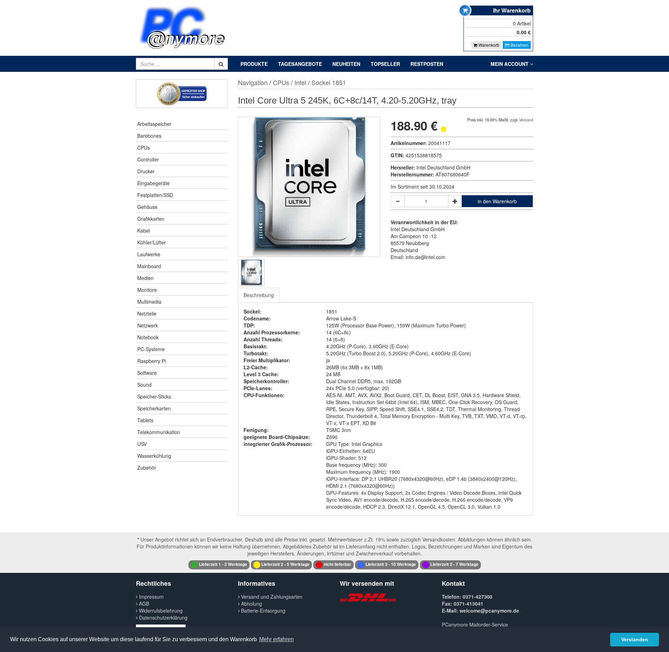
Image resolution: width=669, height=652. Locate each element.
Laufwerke (148, 254)
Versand (526, 119)
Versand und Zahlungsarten (271, 596)
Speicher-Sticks (154, 396)
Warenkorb (488, 45)
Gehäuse (147, 206)
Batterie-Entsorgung (262, 610)
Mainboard (149, 266)
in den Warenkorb (497, 201)
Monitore (147, 289)
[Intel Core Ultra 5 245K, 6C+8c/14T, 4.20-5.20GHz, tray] (251, 272)
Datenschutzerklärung (162, 617)
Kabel (143, 230)
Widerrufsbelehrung (160, 610)
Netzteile (146, 313)
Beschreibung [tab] (259, 294)
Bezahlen (519, 45)
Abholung (251, 603)
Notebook (148, 337)
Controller (148, 159)
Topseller (385, 63)
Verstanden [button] (634, 639)
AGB (143, 603)
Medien (145, 277)
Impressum (151, 596)
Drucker (146, 171)
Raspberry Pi (151, 360)
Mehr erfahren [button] (276, 639)
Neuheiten (346, 63)
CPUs (143, 147)
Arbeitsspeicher (154, 123)
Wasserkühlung (154, 455)
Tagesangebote (300, 63)
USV (142, 443)
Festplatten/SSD (155, 194)
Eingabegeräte (153, 183)
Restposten (426, 63)
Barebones (149, 135)
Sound (144, 384)
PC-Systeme (151, 349)
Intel (300, 82)
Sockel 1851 (329, 82)
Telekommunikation (158, 432)
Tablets (145, 420)
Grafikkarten (150, 218)
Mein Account (510, 63)
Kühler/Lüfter (151, 242)
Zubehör (146, 467)
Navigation (253, 82)
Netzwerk (147, 325)
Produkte (254, 63)
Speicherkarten (154, 408)
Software (147, 372)
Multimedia (149, 301)
